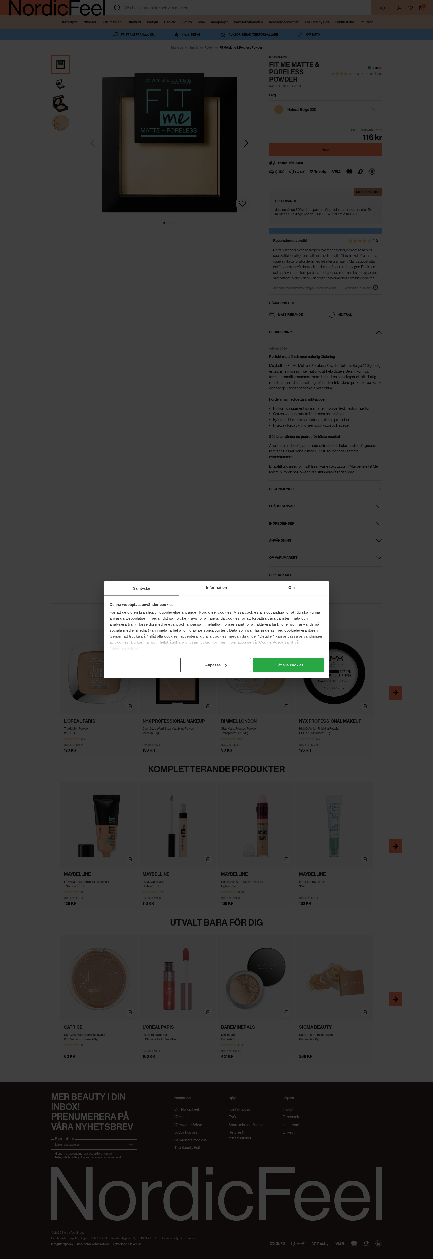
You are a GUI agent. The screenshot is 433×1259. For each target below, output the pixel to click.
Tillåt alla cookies (288, 665)
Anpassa (213, 665)
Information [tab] (216, 587)
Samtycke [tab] (141, 588)
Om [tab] (291, 587)
